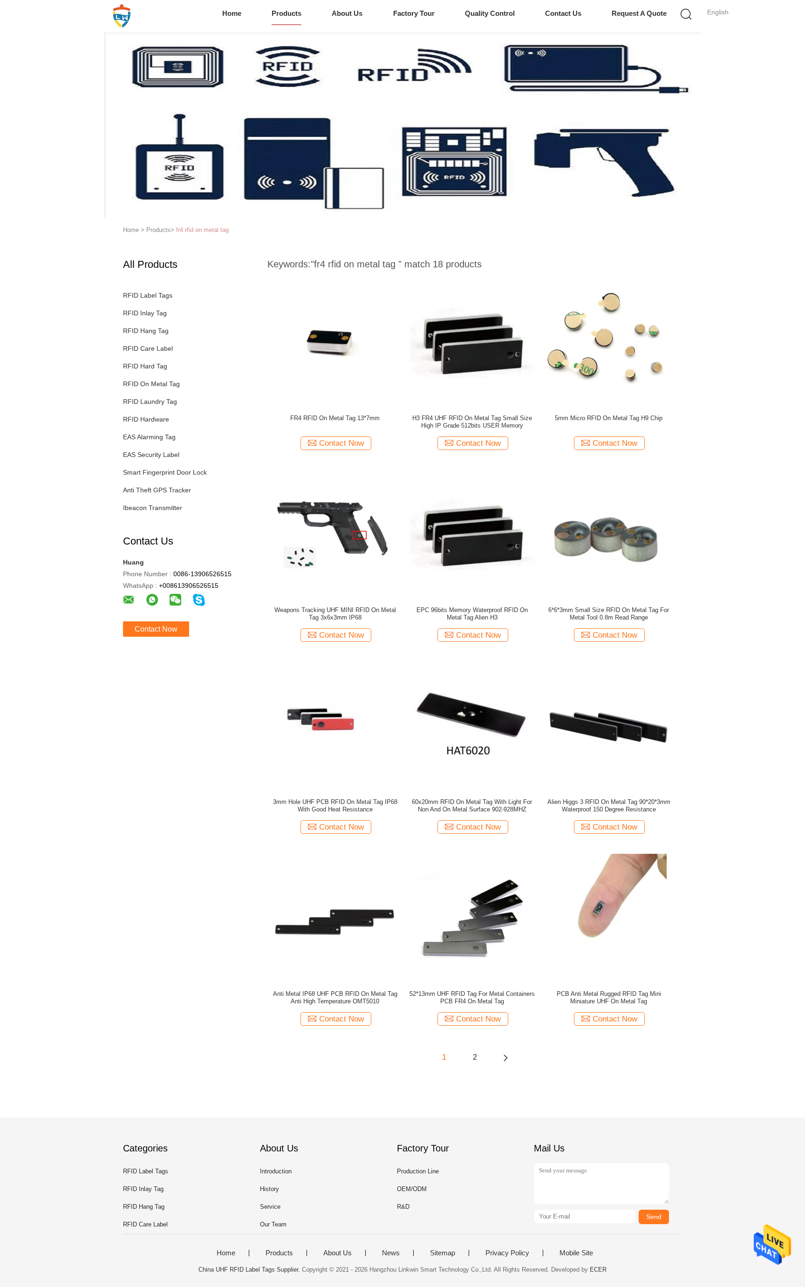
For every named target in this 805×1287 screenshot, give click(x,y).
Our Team (273, 1224)
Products (286, 13)
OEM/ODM (412, 1188)
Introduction (276, 1171)
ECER (598, 1269)
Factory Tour (414, 13)
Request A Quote (639, 13)
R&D (403, 1206)
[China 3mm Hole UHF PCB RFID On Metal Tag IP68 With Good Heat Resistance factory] (335, 724)
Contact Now (156, 629)
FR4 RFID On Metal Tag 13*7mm (335, 418)
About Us (347, 13)
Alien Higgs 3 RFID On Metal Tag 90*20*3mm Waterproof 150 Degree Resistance (608, 805)
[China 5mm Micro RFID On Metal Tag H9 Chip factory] (609, 340)
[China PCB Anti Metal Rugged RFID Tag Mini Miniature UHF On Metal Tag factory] (609, 916)
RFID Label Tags (147, 295)
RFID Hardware (146, 419)
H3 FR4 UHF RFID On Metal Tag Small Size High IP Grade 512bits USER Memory (472, 422)
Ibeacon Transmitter (152, 507)
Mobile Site (576, 1253)
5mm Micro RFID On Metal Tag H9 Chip (608, 418)
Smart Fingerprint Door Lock (165, 472)
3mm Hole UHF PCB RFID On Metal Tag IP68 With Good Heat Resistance (335, 805)
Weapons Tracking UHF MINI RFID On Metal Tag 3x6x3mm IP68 (335, 613)
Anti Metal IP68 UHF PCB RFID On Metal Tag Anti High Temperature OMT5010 (335, 997)
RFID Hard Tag (145, 366)
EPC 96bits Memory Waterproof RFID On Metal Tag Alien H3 (472, 613)
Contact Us (563, 13)
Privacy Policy (507, 1253)
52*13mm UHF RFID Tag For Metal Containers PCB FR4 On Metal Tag (472, 997)
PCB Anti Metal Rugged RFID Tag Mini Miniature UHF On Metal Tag (609, 997)
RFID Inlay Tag (145, 313)
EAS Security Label (151, 454)
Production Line (418, 1171)
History (269, 1188)
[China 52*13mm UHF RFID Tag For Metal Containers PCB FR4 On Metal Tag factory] (472, 916)
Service (270, 1206)
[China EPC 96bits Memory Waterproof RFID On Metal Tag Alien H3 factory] (472, 532)
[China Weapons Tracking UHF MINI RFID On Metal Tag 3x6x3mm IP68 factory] (335, 532)
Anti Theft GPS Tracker (157, 490)
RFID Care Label (148, 348)
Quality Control (490, 13)
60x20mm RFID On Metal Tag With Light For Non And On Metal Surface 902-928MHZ (472, 805)
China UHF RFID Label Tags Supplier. (250, 1269)
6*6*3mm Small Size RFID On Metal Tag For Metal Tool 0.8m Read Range (608, 613)
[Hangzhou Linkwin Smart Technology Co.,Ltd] (121, 16)
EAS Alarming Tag (149, 437)
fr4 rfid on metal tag (202, 229)
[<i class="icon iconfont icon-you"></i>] (505, 1057)
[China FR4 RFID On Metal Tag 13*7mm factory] (335, 340)
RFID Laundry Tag (150, 401)
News (391, 1253)
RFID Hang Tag (146, 330)
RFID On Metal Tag (151, 384)
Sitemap (442, 1253)
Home (231, 13)
